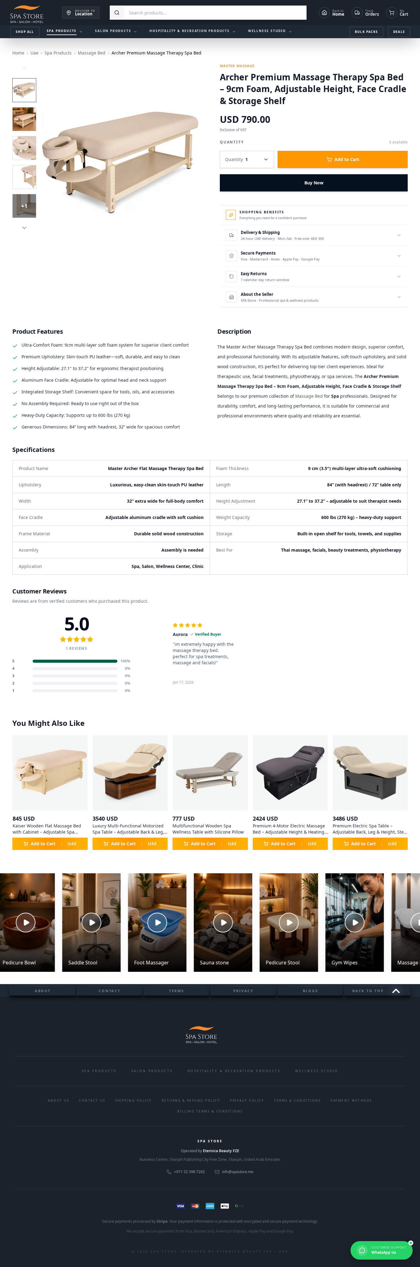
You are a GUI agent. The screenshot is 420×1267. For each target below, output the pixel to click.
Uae (34, 53)
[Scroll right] (400, 792)
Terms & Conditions (297, 1100)
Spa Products (58, 53)
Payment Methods (351, 1100)
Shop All (25, 32)
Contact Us (92, 1100)
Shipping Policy (133, 1100)
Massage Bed (91, 53)
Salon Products (152, 1071)
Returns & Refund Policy (191, 1100)
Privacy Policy (247, 1100)
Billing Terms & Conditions (210, 1111)
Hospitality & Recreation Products (234, 1071)
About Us (58, 1100)
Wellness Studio (317, 1071)
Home (18, 53)
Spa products (99, 1071)
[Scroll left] (19, 792)
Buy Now (313, 183)
